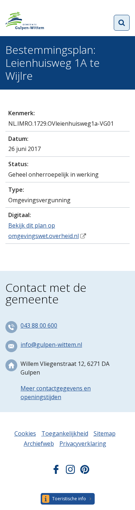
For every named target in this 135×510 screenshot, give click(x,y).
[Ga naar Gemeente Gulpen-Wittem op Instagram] (70, 472)
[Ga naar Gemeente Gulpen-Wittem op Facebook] (55, 472)
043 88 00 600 (39, 325)
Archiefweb (39, 444)
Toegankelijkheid (64, 433)
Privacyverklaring (82, 444)
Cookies (25, 433)
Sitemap (105, 433)
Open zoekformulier (122, 23)
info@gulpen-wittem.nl (51, 345)
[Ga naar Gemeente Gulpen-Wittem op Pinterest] (84, 472)
